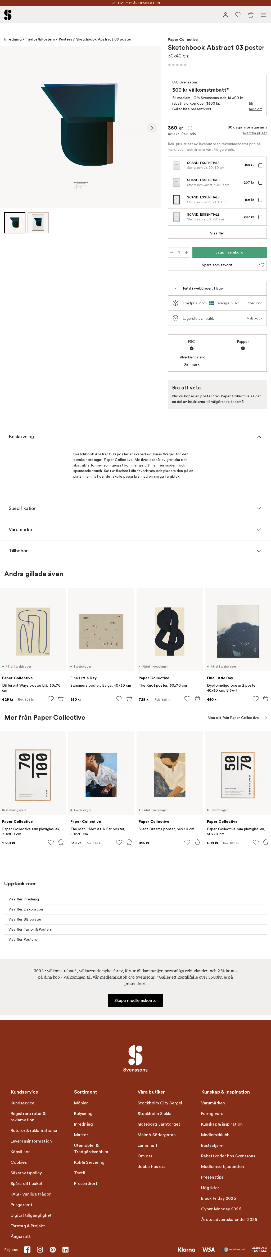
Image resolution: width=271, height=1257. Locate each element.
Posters (65, 39)
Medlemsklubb (215, 1134)
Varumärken (213, 1103)
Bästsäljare (212, 1145)
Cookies (19, 1162)
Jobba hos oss (151, 1166)
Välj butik (254, 318)
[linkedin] (65, 1249)
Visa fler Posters (22, 939)
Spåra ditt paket (27, 1183)
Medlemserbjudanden (222, 1166)
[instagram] (40, 1249)
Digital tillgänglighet (31, 1215)
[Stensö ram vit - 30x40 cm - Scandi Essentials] (176, 165)
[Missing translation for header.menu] (263, 14)
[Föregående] (9, 128)
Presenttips (212, 1177)
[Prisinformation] (190, 128)
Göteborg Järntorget (159, 1124)
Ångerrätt (21, 1236)
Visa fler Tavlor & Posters (30, 929)
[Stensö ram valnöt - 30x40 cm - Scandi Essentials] (176, 182)
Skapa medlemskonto (135, 1000)
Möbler (81, 1103)
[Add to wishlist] (51, 698)
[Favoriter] (238, 14)
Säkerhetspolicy (26, 1173)
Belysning (83, 1113)
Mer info (255, 303)
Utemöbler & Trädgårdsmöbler (91, 1148)
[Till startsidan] (8, 15)
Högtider (210, 1187)
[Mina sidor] (225, 14)
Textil (79, 1173)
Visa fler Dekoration (25, 909)
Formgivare (212, 1113)
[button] (177, 64)
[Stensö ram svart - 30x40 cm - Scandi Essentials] (176, 199)
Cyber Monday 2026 (221, 1209)
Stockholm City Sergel (160, 1103)
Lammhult (147, 1145)
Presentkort (85, 1183)
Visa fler (217, 233)
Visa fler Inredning (23, 899)
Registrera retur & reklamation (28, 1116)
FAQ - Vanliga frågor (31, 1194)
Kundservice (22, 1103)
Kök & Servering (89, 1162)
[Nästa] (152, 128)
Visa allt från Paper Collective (233, 718)
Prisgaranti (21, 1204)
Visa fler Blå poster (24, 919)
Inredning (13, 39)
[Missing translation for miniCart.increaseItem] (186, 252)
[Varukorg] (251, 14)
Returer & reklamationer (34, 1130)
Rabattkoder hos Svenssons (228, 1156)
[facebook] (27, 1249)
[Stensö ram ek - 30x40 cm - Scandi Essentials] (176, 216)
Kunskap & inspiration (222, 1124)
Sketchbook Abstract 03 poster (104, 39)
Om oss (145, 1156)
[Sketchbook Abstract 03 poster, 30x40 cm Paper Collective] (80, 127)
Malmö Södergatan (157, 1134)
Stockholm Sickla (155, 1113)
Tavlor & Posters (40, 39)
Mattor (81, 1134)
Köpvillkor (20, 1151)
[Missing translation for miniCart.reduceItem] (171, 252)
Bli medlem (255, 106)
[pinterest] (52, 1249)
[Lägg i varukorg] (61, 698)
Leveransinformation (31, 1141)
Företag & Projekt (28, 1226)
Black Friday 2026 (218, 1198)
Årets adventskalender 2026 (229, 1219)
